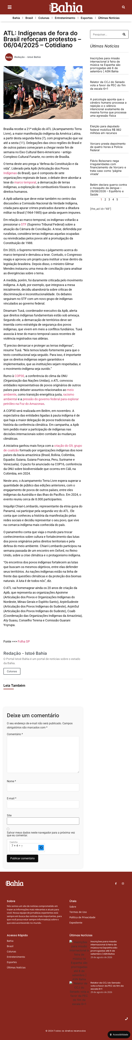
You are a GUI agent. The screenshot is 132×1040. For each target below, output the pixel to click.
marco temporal (25, 182)
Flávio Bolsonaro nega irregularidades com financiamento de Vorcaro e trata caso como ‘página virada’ (108, 167)
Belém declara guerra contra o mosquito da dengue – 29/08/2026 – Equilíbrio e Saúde (108, 189)
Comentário (15, 734)
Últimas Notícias (109, 18)
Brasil (29, 18)
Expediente (75, 922)
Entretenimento (65, 18)
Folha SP (24, 641)
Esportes (87, 18)
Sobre (72, 906)
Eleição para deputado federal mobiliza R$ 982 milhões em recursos (105, 129)
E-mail (11, 798)
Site (9, 815)
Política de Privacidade (82, 917)
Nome (11, 781)
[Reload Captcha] (41, 847)
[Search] (124, 34)
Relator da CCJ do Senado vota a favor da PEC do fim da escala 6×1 (108, 85)
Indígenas (10, 173)
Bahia (16, 18)
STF (23, 224)
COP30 (19, 376)
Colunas (43, 18)
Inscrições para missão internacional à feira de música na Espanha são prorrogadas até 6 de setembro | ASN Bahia (105, 65)
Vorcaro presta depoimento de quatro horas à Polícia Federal (108, 147)
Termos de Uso (78, 912)
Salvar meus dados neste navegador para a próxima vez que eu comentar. (41, 834)
